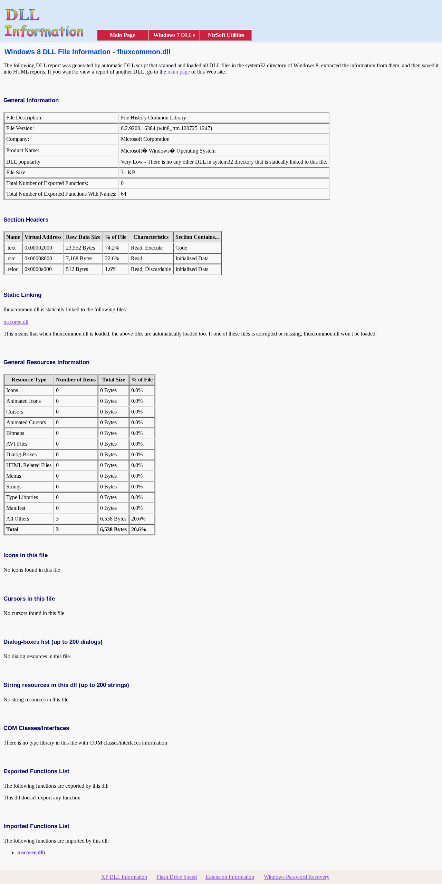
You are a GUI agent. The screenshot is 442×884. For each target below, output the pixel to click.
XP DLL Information (124, 877)
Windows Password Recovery (296, 877)
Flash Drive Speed (176, 877)
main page (178, 72)
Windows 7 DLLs (174, 35)
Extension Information (229, 877)
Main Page (122, 35)
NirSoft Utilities (226, 35)
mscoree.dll (15, 322)
